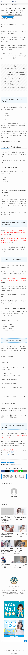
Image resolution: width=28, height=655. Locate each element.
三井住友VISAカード (15, 452)
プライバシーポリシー (22, 650)
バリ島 (19, 464)
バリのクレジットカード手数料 (12, 78)
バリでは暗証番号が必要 (12, 84)
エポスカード (7, 454)
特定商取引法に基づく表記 (12, 650)
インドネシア (5, 464)
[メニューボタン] (1, 1)
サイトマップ (4, 650)
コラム (4, 16)
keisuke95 (14, 496)
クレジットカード (10, 16)
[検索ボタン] (26, 1)
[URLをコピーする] (25, 471)
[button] (3, 471)
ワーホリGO (14, 1)
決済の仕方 (9, 83)
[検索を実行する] (25, 641)
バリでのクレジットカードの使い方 (13, 81)
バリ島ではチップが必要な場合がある (15, 72)
